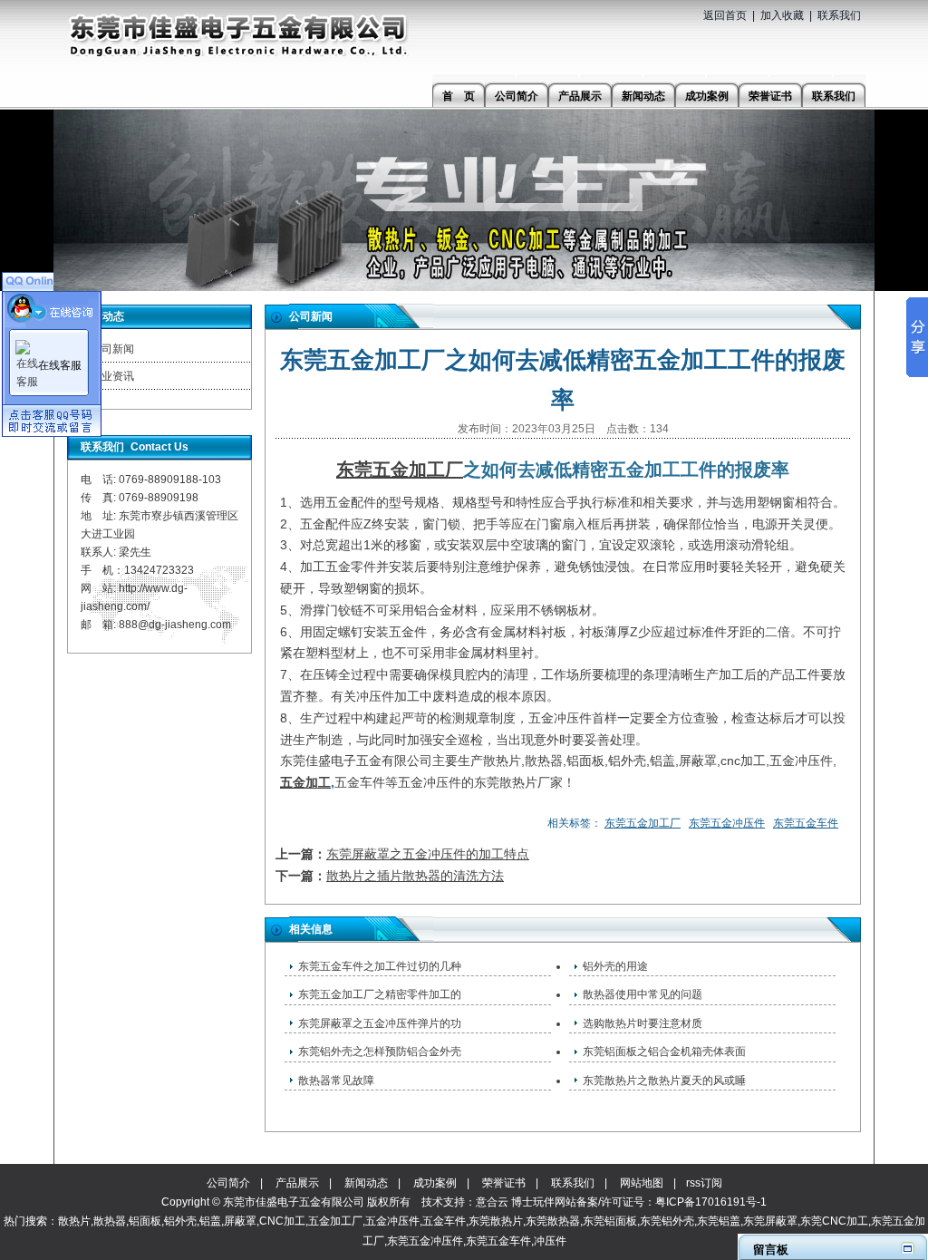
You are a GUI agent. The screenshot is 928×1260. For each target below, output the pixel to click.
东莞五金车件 (805, 823)
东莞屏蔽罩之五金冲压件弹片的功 (379, 1023)
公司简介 (228, 1183)
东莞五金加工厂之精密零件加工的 (379, 994)
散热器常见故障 (336, 1080)
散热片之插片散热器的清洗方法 (415, 875)
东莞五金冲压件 (727, 823)
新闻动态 (366, 1183)
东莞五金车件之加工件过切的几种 (379, 966)
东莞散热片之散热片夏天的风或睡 (664, 1080)
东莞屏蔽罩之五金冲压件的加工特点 (427, 854)
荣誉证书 (504, 1183)
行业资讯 (112, 376)
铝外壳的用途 (615, 966)
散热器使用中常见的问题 (642, 994)
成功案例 (435, 1183)
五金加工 (305, 782)
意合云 (492, 1202)
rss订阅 (704, 1183)
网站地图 (641, 1183)
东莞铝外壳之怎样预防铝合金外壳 (379, 1051)
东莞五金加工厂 (399, 470)
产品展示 (297, 1183)
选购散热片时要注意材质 (642, 1023)
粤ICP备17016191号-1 (711, 1202)
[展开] (907, 1248)
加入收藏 (782, 15)
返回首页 (725, 15)
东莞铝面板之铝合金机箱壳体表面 (664, 1051)
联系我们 (839, 15)
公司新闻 (112, 349)
